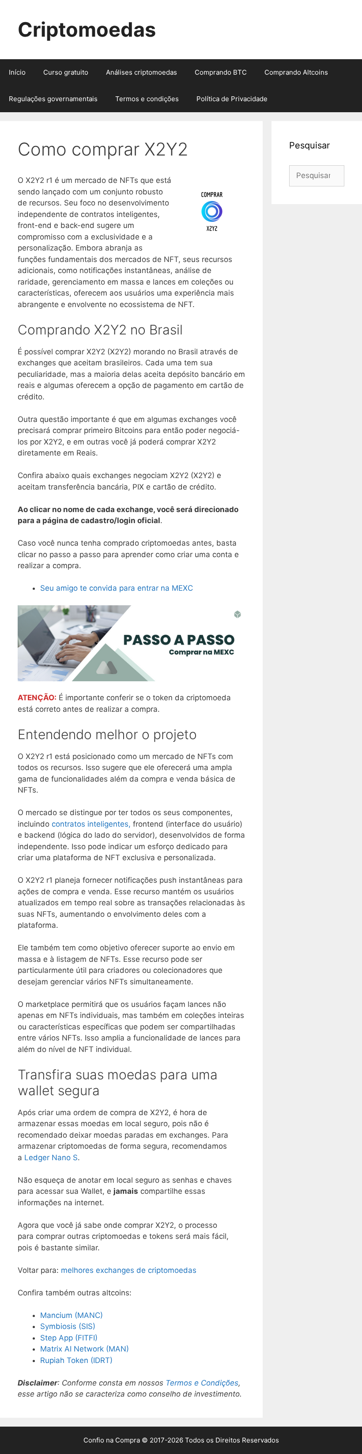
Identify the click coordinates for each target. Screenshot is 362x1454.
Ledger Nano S (51, 1157)
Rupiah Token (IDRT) (76, 1360)
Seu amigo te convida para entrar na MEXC (116, 588)
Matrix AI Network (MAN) (84, 1348)
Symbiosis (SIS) (67, 1326)
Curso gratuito (65, 72)
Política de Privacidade (232, 99)
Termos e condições (147, 99)
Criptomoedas (87, 29)
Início (17, 72)
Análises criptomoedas (141, 72)
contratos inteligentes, (91, 824)
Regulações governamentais (53, 99)
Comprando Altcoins (296, 72)
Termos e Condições (202, 1382)
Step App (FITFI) (69, 1337)
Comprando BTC (221, 72)
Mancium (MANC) (71, 1315)
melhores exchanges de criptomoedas (128, 1270)
